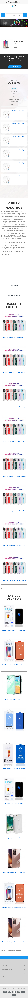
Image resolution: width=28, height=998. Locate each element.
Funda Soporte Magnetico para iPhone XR (14, 441)
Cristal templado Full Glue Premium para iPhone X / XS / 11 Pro (14, 734)
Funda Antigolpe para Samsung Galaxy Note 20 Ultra (14, 872)
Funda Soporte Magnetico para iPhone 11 (14, 545)
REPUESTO (14, 104)
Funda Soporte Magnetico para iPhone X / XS (14, 407)
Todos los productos (9, 589)
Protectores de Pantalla (18, 42)
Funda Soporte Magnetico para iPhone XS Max (14, 476)
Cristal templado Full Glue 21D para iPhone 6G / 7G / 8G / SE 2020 (14, 664)
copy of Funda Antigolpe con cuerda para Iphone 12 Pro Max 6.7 (19, 110)
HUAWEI (14, 96)
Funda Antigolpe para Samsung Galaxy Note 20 (14, 941)
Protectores (14, 66)
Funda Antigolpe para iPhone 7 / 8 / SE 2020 (14, 838)
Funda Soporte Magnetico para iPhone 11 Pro (14, 511)
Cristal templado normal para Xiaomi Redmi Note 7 (14, 630)
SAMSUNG (14, 91)
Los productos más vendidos (12, 951)
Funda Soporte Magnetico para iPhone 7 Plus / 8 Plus (14, 372)
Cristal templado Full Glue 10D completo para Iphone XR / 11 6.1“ (14, 768)
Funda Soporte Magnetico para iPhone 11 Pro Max (14, 580)
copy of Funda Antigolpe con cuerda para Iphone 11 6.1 (19, 163)
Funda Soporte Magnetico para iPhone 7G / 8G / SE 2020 (14, 337)
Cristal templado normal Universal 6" (14, 803)
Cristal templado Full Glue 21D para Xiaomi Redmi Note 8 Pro (14, 907)
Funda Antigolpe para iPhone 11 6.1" (14, 699)
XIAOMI (14, 94)
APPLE (14, 88)
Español (8, 19)
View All (15, 47)
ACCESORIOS (14, 102)
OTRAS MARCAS (14, 99)
